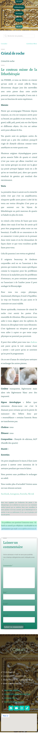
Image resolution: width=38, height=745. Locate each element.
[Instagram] (21, 708)
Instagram (14, 494)
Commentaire (8, 565)
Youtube (23, 494)
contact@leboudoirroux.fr (26, 528)
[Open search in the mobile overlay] (19, 36)
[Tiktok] (27, 708)
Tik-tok (31, 494)
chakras (33, 342)
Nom (5, 592)
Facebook (5, 494)
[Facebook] (11, 708)
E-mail (5, 604)
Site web (5, 615)
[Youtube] (16, 708)
